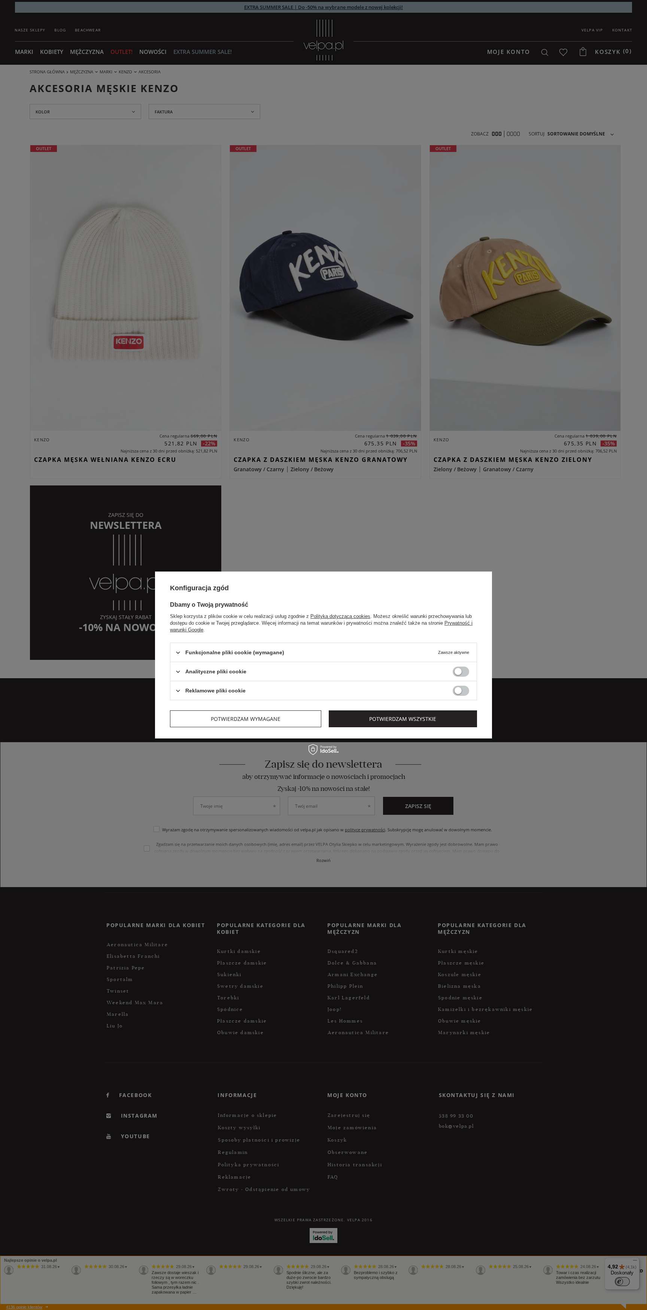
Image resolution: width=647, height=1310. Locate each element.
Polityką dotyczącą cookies (340, 616)
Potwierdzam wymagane (245, 718)
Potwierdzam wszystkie (402, 718)
